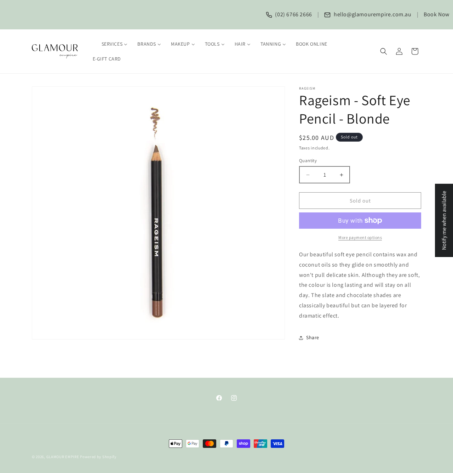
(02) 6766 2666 (293, 14)
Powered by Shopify (98, 456)
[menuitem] (110, 43)
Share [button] (312, 337)
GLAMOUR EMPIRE (62, 456)
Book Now (436, 14)
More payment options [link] (360, 237)
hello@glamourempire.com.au (371, 14)
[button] (383, 51)
